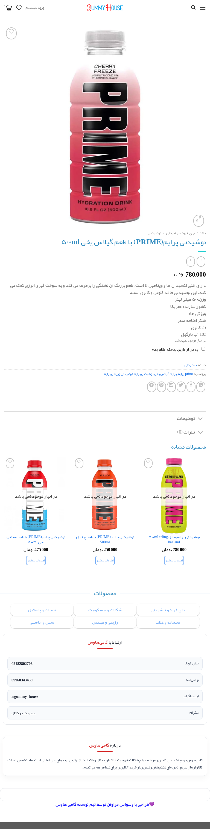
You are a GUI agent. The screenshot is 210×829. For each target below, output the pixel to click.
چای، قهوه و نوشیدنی (180, 233)
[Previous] (206, 516)
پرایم (180, 373)
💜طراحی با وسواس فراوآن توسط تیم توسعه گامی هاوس (105, 804)
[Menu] (202, 7)
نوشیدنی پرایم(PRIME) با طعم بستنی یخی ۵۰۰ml (36, 540)
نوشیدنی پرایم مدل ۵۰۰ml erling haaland (174, 540)
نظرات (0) (186, 432)
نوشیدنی (154, 233)
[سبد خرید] (8, 8)
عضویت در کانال (23, 713)
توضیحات (186, 418)
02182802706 (22, 663)
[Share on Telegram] (151, 386)
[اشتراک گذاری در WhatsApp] (200, 386)
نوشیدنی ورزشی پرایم (118, 373)
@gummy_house (24, 696)
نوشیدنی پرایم (143, 373)
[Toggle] (200, 419)
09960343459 (22, 680)
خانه (203, 233)
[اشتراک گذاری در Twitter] (181, 386)
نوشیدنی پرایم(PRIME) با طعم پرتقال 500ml (105, 540)
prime (189, 373)
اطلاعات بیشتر (173, 560)
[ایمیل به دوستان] (171, 386)
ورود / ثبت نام (34, 7)
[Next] (4, 516)
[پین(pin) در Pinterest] (161, 386)
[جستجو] (193, 7)
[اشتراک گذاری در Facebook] (191, 386)
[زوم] (198, 221)
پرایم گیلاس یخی (165, 373)
